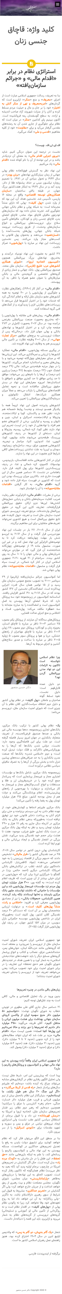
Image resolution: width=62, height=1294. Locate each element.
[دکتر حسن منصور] (31, 11)
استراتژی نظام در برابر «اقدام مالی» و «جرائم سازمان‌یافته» (31, 78)
